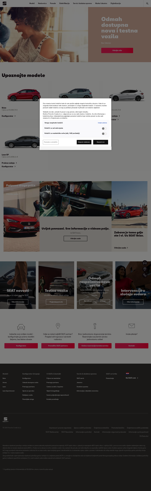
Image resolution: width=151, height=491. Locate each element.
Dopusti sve (100, 142)
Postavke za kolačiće (50, 142)
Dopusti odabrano (84, 142)
